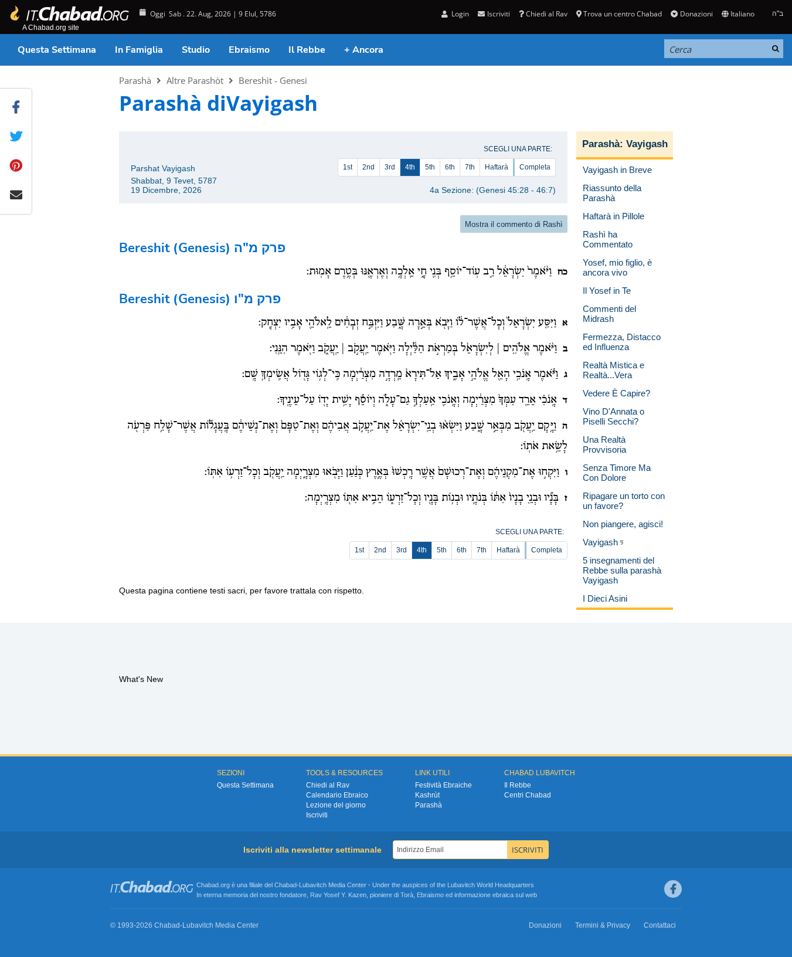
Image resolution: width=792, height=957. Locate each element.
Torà (406, 894)
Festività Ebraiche (443, 785)
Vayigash (647, 144)
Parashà (135, 80)
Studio (196, 49)
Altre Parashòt (194, 80)
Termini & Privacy (602, 925)
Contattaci (660, 925)
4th (410, 167)
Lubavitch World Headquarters (490, 884)
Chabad (285, 884)
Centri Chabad (527, 795)
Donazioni (696, 14)
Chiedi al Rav (546, 14)
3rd (390, 167)
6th (450, 167)
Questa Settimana (57, 49)
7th (470, 167)
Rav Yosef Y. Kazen (338, 894)
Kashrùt (427, 795)
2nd (368, 167)
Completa (534, 167)
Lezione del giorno (336, 805)
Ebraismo (249, 49)
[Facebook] (673, 889)
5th (430, 167)
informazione (472, 894)
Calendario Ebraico (337, 795)
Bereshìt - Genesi (273, 80)
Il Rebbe (306, 49)
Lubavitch (313, 884)
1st (347, 167)
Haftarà (496, 167)
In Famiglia (139, 49)
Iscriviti (317, 815)
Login (459, 14)
